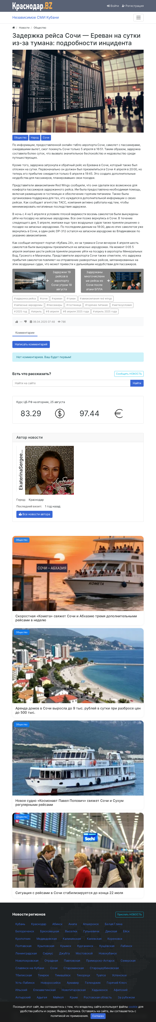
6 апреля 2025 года (77, 311)
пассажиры (55, 304)
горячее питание (97, 304)
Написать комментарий (31, 344)
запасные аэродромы (29, 304)
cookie (133, 1006)
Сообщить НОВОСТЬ (129, 373)
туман (72, 298)
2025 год (21, 311)
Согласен (98, 1015)
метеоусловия (123, 304)
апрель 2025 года (106, 311)
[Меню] (138, 17)
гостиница (74, 304)
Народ (35, 137)
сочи (45, 298)
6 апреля (53, 311)
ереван (58, 298)
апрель (37, 311)
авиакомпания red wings (97, 298)
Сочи (46, 137)
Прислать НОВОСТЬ (129, 914)
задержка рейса (26, 298)
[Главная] (13, 27)
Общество (20, 137)
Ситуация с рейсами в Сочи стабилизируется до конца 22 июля (69, 893)
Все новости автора (36, 514)
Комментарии (24, 332)
